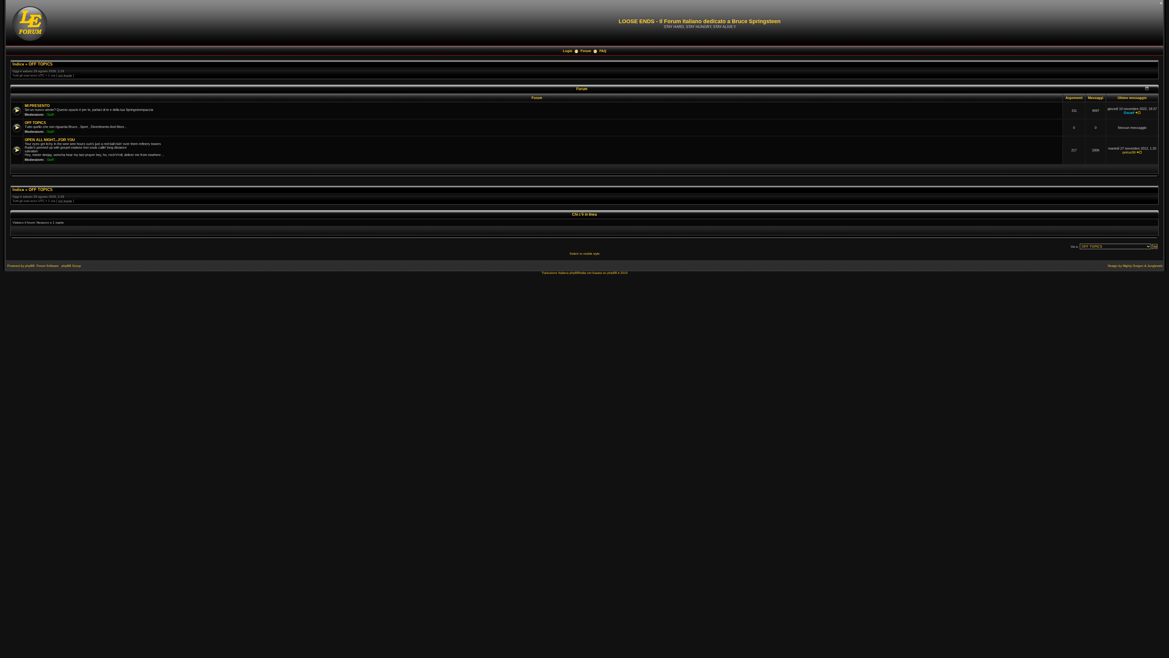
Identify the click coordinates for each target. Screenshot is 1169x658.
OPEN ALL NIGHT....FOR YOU (50, 140)
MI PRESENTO (37, 106)
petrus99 (1129, 152)
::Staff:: (50, 114)
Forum (586, 51)
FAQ (602, 51)
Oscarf (1129, 113)
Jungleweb (1155, 265)
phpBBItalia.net (581, 272)
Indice (18, 64)
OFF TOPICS (41, 64)
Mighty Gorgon (1133, 265)
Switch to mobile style (585, 253)
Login (567, 51)
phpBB (30, 265)
